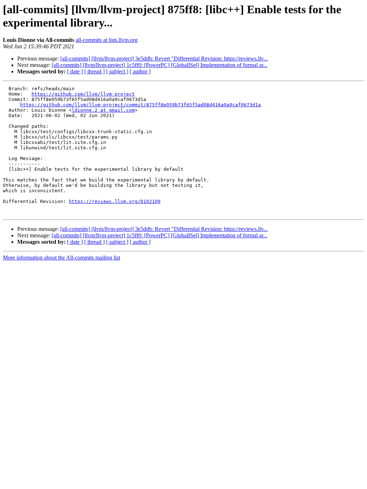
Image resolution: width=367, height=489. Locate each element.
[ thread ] (94, 71)
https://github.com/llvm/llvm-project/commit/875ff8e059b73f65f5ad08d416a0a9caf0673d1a (140, 104)
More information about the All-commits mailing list (61, 258)
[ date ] (75, 71)
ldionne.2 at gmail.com (103, 110)
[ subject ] (117, 71)
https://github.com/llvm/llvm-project (83, 94)
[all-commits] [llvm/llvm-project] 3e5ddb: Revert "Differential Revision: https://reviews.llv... (164, 58)
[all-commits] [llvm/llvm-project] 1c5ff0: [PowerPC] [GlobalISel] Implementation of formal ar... (159, 65)
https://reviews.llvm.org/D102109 (115, 201)
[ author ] (140, 71)
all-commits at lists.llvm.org (107, 40)
